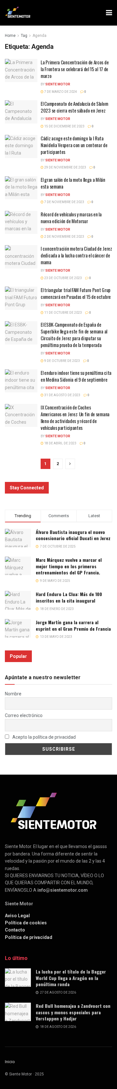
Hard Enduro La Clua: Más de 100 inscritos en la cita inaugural (69, 597)
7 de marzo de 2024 (60, 91)
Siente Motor (57, 84)
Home (10, 35)
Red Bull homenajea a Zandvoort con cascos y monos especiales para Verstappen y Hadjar (73, 1012)
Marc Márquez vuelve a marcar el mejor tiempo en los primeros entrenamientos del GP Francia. (69, 566)
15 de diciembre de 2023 (64, 126)
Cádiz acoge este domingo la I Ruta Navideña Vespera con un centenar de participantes (74, 145)
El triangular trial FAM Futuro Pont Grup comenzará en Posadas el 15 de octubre (76, 293)
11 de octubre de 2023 (63, 312)
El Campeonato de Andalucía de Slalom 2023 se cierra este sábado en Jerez (74, 107)
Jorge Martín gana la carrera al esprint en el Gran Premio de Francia (73, 625)
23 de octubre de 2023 (63, 278)
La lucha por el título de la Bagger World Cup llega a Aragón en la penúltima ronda (71, 977)
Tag (24, 35)
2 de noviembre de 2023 (64, 236)
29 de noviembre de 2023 (65, 167)
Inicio (10, 1061)
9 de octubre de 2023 (62, 361)
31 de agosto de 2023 (62, 395)
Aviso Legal (17, 915)
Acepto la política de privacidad (43, 737)
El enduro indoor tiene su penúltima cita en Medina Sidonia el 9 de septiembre (76, 376)
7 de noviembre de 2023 (64, 202)
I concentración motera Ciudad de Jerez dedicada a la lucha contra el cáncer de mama (76, 255)
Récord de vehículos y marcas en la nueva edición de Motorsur (71, 217)
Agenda (39, 35)
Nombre (13, 693)
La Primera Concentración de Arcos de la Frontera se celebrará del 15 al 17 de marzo (75, 69)
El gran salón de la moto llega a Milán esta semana (73, 183)
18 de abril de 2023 (60, 443)
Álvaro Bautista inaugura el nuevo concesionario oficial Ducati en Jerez (73, 535)
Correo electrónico (24, 715)
